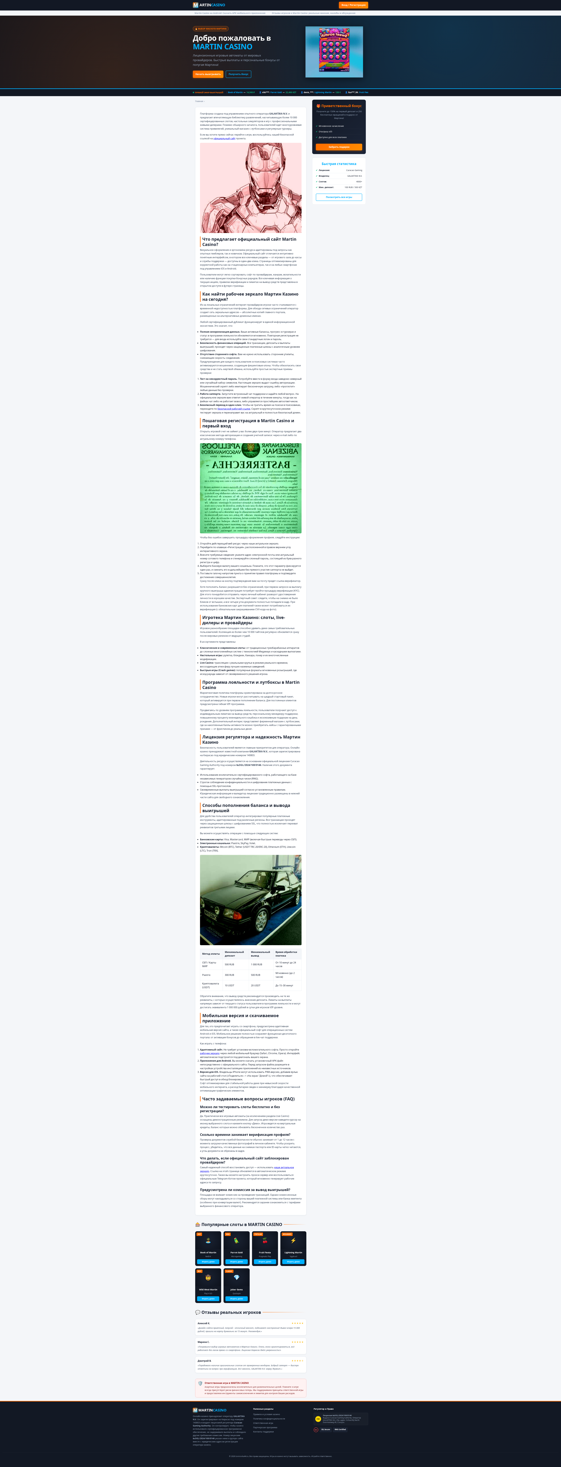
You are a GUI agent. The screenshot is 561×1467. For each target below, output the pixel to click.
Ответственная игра (263, 1423)
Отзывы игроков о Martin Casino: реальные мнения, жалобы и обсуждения (313, 13)
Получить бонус (238, 74)
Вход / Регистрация (354, 5)
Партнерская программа (265, 1427)
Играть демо (208, 1261)
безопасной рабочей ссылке (234, 408)
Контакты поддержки (263, 1431)
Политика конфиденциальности (269, 1418)
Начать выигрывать (208, 74)
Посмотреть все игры (339, 197)
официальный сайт (224, 138)
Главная (199, 101)
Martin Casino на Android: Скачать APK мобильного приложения (230, 13)
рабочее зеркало (210, 1053)
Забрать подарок (339, 147)
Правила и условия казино (266, 1414)
